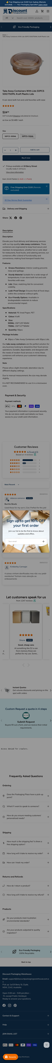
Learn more (42, 4)
